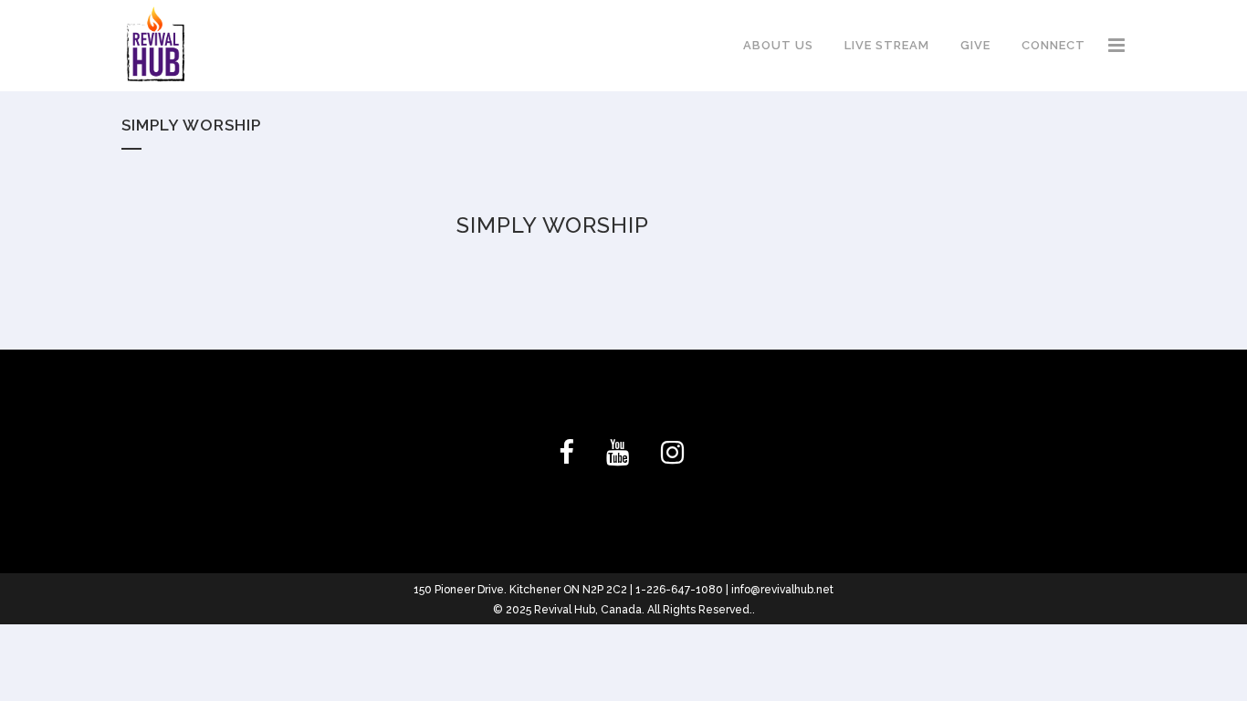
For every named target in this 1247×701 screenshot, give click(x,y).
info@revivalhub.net (782, 589)
